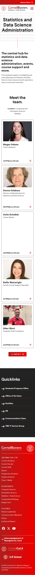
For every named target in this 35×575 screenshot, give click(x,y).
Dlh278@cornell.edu (11, 207)
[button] (17, 354)
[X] (8, 529)
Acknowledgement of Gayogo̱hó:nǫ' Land (13, 539)
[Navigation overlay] (32, 8)
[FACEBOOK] (3, 529)
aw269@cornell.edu (11, 345)
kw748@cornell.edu (11, 299)
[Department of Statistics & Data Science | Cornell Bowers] (14, 8)
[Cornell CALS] (12, 548)
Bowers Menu (26, 2)
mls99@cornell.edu (11, 161)
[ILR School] (12, 557)
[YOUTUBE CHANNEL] (14, 529)
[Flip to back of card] (30, 161)
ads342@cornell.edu (11, 253)
